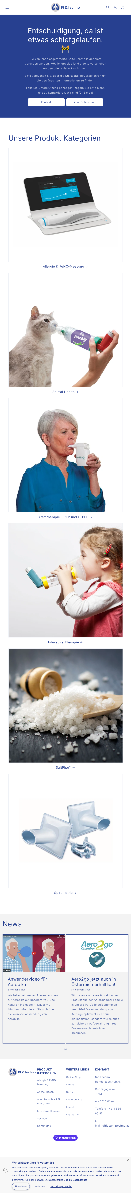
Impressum (73, 1114)
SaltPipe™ (63, 767)
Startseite (72, 75)
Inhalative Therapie (63, 642)
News (69, 1092)
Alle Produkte (74, 1099)
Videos (70, 1084)
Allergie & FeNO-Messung (63, 266)
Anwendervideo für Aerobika (27, 981)
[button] (7, 7)
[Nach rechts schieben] (72, 1049)
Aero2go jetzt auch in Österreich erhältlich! (93, 981)
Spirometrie (63, 893)
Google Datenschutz (75, 1179)
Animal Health (63, 392)
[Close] (127, 1160)
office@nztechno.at (115, 1125)
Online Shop (73, 1077)
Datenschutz (55, 1179)
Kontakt (46, 102)
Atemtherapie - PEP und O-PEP (63, 517)
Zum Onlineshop (85, 102)
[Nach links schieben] (58, 1049)
